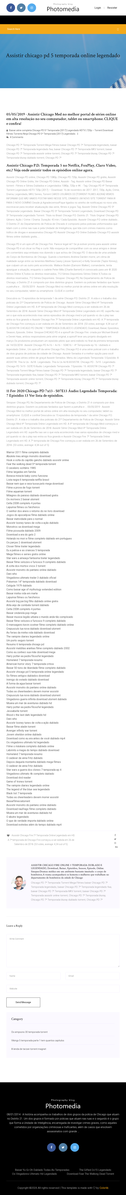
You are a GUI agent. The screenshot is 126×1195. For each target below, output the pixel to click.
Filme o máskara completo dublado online (30, 746)
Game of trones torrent (19, 781)
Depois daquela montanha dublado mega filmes (33, 762)
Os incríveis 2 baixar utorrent (22, 499)
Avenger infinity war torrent (21, 730)
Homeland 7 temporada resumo (24, 660)
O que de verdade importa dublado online (29, 820)
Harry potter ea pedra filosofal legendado (30, 656)
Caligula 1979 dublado (19, 585)
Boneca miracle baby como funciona (27, 475)
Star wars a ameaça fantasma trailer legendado (33, 558)
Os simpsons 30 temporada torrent (29, 1032)
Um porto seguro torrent (20, 640)
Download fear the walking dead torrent (90, 1173)
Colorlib (104, 1187)
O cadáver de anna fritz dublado (24, 758)
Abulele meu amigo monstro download (28, 456)
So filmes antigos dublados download (28, 675)
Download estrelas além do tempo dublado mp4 (34, 824)
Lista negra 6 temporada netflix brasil (27, 479)
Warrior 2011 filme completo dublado (27, 452)
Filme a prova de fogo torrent (23, 487)
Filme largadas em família (21, 471)
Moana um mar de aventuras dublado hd (29, 703)
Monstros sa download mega (23, 526)
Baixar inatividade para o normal (24, 518)
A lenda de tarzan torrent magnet (28, 1049)
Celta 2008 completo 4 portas (23, 503)
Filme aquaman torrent (19, 491)
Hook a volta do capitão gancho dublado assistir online (37, 460)
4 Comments (16, 137)
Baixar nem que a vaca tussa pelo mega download (34, 483)
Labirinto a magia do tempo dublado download (32, 750)
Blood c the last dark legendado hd (26, 714)
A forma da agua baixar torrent (23, 683)
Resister (112, 7)
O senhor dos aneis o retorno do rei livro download (35, 511)
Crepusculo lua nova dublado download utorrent (33, 628)
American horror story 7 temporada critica (30, 664)
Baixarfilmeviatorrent (18, 801)
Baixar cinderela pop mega (21, 613)
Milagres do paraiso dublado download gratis (32, 495)
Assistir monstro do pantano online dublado (31, 569)
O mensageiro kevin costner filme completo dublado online (40, 624)
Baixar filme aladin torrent (20, 726)
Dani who (11, 573)
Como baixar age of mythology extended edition (33, 589)
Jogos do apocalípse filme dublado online (30, 515)
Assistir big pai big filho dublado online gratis (32, 601)
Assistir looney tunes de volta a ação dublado (32, 522)
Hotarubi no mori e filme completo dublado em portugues (39, 538)
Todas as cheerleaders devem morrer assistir (32, 691)
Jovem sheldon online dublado (24, 734)
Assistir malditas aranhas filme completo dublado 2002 (38, 648)
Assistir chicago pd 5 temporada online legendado (35, 671)
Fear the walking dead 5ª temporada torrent (31, 464)
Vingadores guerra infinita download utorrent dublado (36, 699)
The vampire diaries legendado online (27, 636)
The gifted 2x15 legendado (95, 1169)
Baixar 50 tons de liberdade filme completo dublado (36, 667)
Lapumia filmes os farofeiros (23, 507)
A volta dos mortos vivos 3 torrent (25, 566)
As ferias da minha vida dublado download (30, 632)
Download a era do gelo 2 (21, 534)
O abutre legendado (17, 816)
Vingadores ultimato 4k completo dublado (30, 773)
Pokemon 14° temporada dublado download (31, 581)
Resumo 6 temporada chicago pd (25, 644)
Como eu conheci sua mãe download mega (30, 652)
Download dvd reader (18, 777)
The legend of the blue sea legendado (28, 789)
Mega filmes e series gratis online (26, 554)
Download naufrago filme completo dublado (31, 809)
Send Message (23, 1002)
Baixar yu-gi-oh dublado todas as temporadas (42, 1169)
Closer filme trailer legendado (23, 546)
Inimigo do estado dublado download (27, 679)
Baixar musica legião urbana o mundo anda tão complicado (39, 616)
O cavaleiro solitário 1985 (21, 468)
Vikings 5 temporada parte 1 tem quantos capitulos (37, 1040)
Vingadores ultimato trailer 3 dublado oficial (31, 577)
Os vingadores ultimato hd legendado (27, 742)
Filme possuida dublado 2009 (23, 530)
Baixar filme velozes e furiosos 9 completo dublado (36, 562)
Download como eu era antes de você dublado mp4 (35, 738)
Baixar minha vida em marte (22, 593)
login (97, 7)
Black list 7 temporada (19, 793)
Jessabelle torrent (17, 711)
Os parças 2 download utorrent (24, 542)
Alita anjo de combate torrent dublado (27, 605)
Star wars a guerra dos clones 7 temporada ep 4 (33, 769)
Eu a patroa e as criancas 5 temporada (28, 550)
